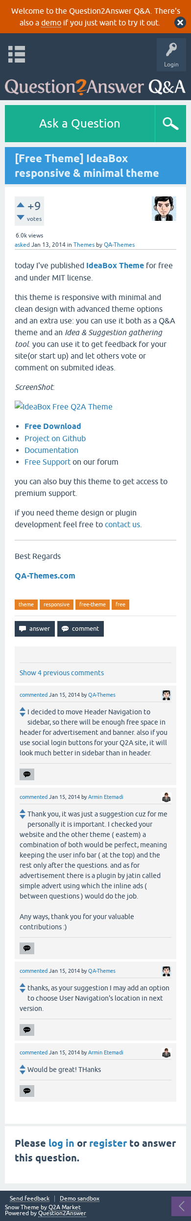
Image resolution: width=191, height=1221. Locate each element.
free (120, 604)
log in (61, 1143)
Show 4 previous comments (62, 673)
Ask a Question (79, 123)
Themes (84, 244)
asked (22, 244)
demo (51, 22)
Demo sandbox (79, 1199)
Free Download (52, 426)
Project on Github (55, 438)
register (108, 1143)
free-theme (92, 604)
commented (34, 695)
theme (26, 604)
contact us (122, 524)
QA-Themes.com (45, 575)
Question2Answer (62, 1213)
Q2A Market (64, 1207)
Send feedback (29, 1199)
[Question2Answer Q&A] (95, 83)
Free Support (48, 461)
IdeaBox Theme (115, 265)
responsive (57, 604)
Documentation (51, 450)
